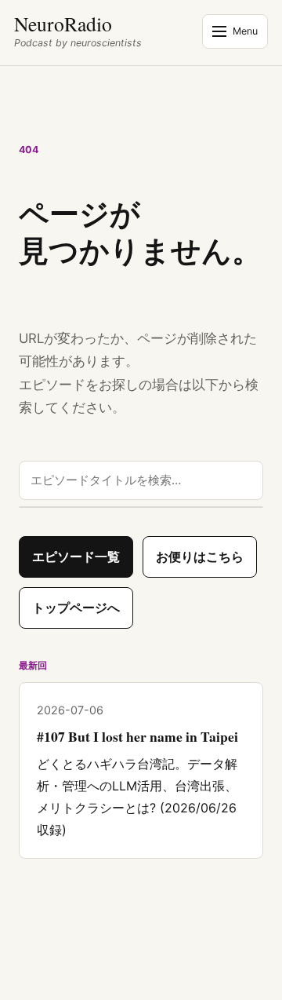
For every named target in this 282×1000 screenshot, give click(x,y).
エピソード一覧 (76, 556)
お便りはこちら (200, 556)
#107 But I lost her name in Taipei (137, 736)
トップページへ (76, 607)
